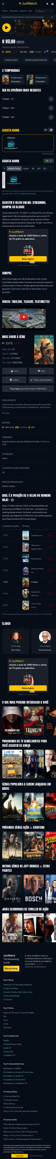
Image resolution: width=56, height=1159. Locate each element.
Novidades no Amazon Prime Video (18, 1072)
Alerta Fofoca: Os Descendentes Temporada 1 (22, 1139)
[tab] (28, 98)
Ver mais (6, 413)
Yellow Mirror (9, 1103)
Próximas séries (10, 1119)
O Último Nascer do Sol (13, 1107)
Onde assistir (11, 59)
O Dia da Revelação (11, 996)
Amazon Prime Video (12, 1044)
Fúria (5, 1020)
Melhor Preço (14, 168)
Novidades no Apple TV (13, 1076)
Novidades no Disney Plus (14, 1079)
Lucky (5, 1024)
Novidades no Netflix (12, 1068)
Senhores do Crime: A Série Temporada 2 (20, 1131)
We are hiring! (11, 968)
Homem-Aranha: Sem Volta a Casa (17, 992)
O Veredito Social (10, 1100)
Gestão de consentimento (35, 966)
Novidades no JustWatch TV (15, 1083)
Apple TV (7, 1048)
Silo (5, 1016)
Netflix (6, 1040)
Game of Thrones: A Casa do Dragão (18, 1012)
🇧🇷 (47, 160)
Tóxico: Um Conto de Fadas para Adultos (20, 1111)
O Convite (7, 999)
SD (44, 168)
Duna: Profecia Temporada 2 (15, 1128)
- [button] (8, 99)
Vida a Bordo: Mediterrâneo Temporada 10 (21, 1124)
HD (38, 168)
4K (33, 168)
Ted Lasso (7, 1027)
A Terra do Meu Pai (11, 1096)
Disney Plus (8, 1051)
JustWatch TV (9, 1055)
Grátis (26, 168)
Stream (11, 138)
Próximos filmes (10, 1091)
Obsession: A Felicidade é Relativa (17, 984)
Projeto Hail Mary (11, 988)
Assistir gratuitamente (36, 59)
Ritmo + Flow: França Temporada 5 (18, 1135)
